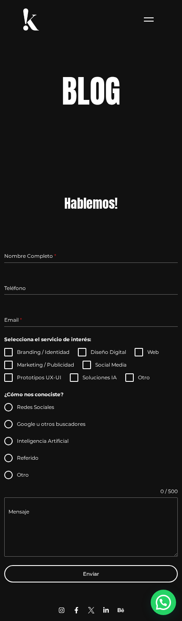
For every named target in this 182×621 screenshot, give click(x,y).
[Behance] (120, 610)
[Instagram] (61, 610)
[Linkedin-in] (105, 610)
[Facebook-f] (76, 610)
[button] (163, 602)
